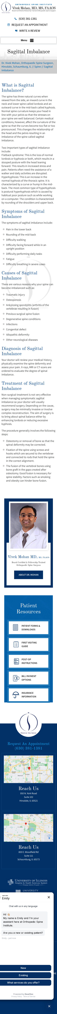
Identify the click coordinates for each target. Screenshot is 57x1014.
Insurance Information (29, 694)
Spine (37, 66)
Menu (24, 40)
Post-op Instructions (29, 661)
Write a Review (29, 30)
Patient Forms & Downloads (31, 627)
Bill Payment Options (29, 678)
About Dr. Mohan (28, 574)
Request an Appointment (30, 25)
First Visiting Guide (29, 644)
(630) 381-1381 (28, 18)
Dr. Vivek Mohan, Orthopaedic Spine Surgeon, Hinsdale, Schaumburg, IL (28, 64)
